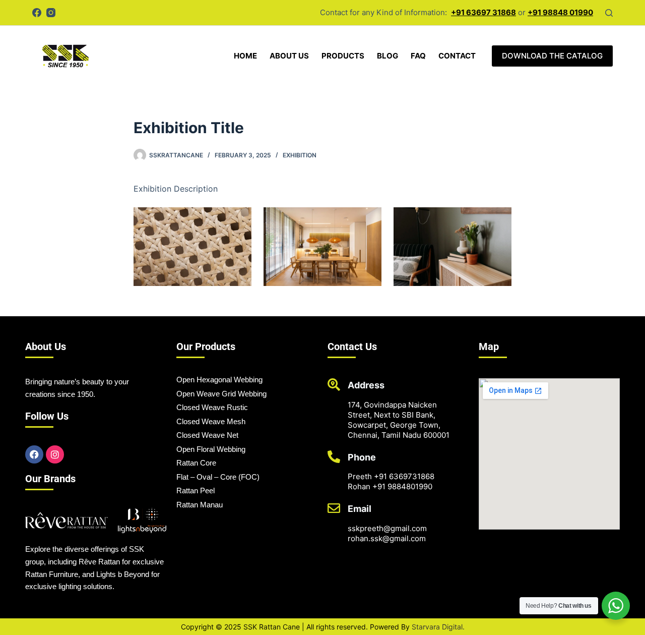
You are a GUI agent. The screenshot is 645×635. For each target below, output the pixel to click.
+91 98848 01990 (560, 12)
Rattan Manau (199, 504)
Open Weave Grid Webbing (221, 393)
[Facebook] (36, 12)
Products (342, 56)
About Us (289, 56)
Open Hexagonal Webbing (219, 379)
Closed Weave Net (207, 435)
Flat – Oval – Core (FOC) (218, 477)
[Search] (609, 13)
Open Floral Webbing (210, 449)
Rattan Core (196, 462)
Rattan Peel (195, 490)
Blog (387, 56)
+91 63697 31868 (483, 12)
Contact (457, 56)
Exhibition (299, 155)
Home (245, 56)
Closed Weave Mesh (210, 421)
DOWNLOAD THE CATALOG (552, 56)
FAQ (418, 56)
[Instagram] (50, 12)
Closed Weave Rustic (212, 407)
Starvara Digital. (438, 626)
